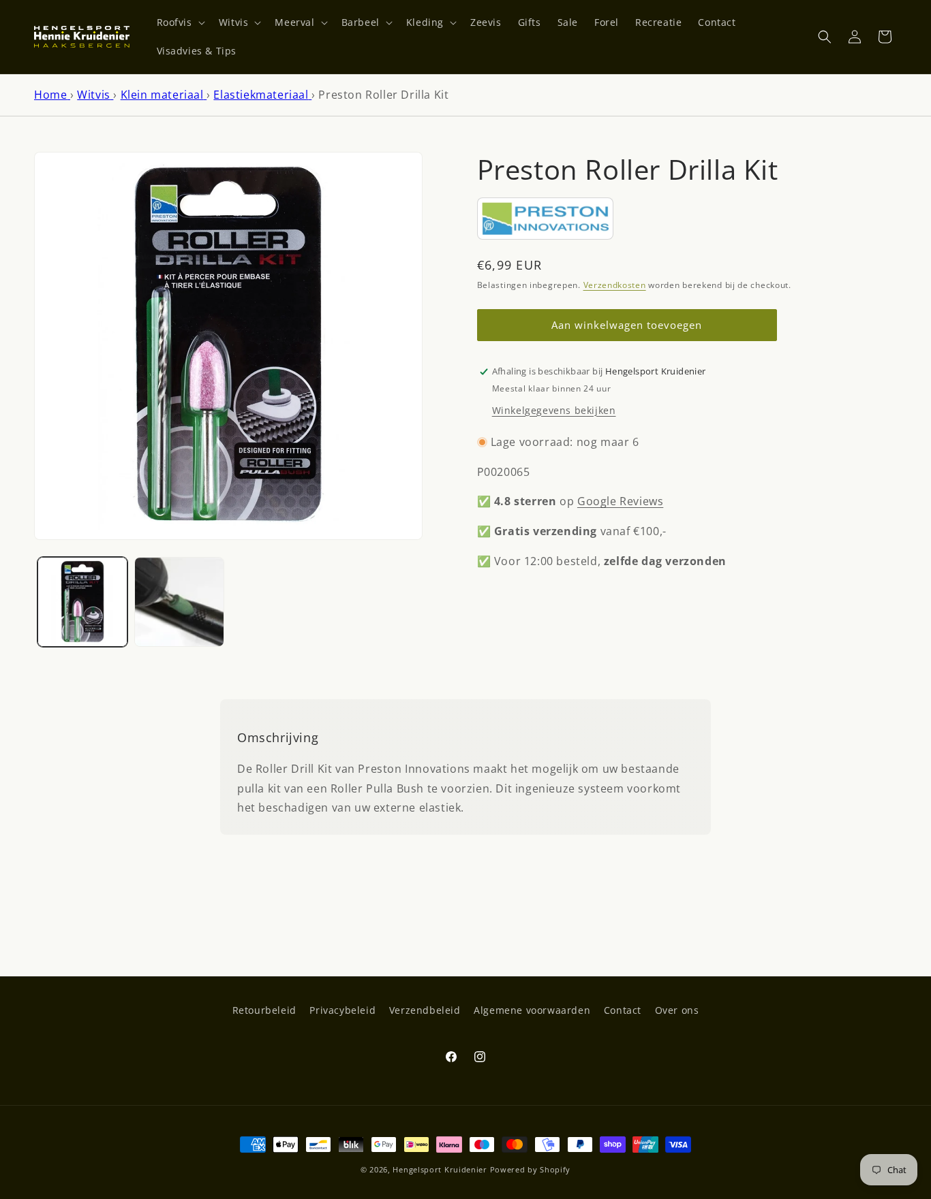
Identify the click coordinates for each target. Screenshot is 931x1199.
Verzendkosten (614, 285)
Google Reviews (620, 501)
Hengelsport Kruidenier (440, 1169)
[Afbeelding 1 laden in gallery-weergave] (82, 602)
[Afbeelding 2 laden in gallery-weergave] (179, 602)
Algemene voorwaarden (532, 1010)
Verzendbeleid (425, 1010)
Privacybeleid (342, 1010)
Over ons (677, 1010)
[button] (180, 22)
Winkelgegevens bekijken (554, 410)
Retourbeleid (264, 1010)
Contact (622, 1010)
